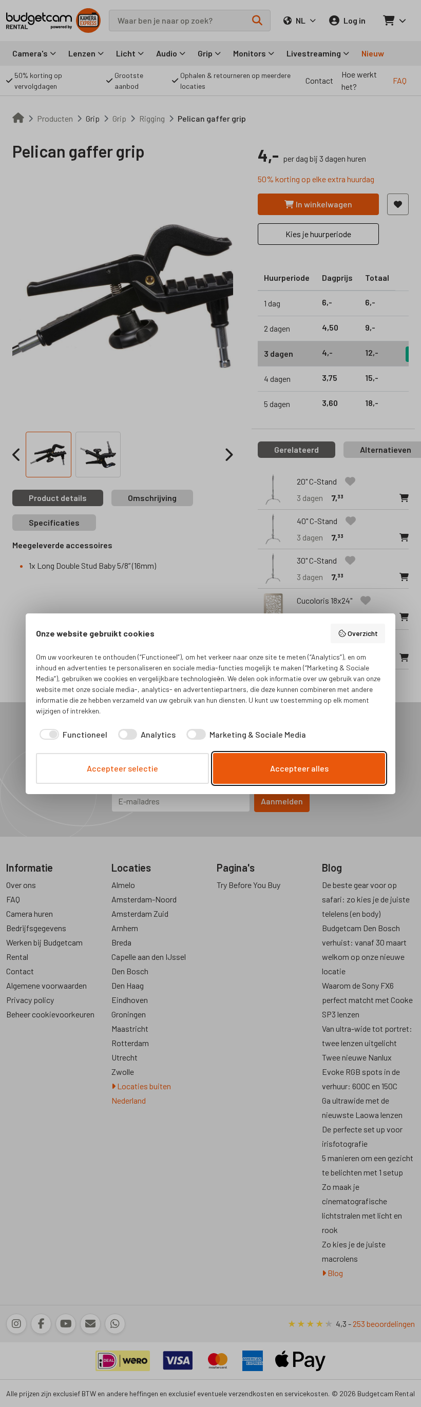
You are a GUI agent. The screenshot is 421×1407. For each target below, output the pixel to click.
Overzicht (363, 633)
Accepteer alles (299, 768)
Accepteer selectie (122, 768)
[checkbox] (71, 734)
